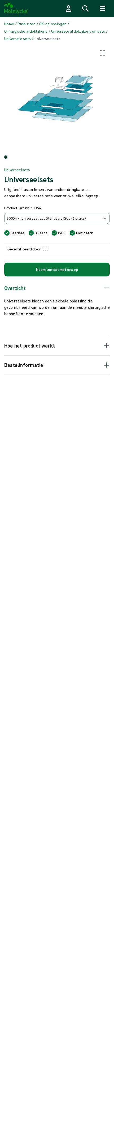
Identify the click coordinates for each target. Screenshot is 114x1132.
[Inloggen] (68, 8)
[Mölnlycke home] (16, 8)
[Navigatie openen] (102, 8)
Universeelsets (17, 169)
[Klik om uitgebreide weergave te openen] (57, 98)
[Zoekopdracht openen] (85, 8)
